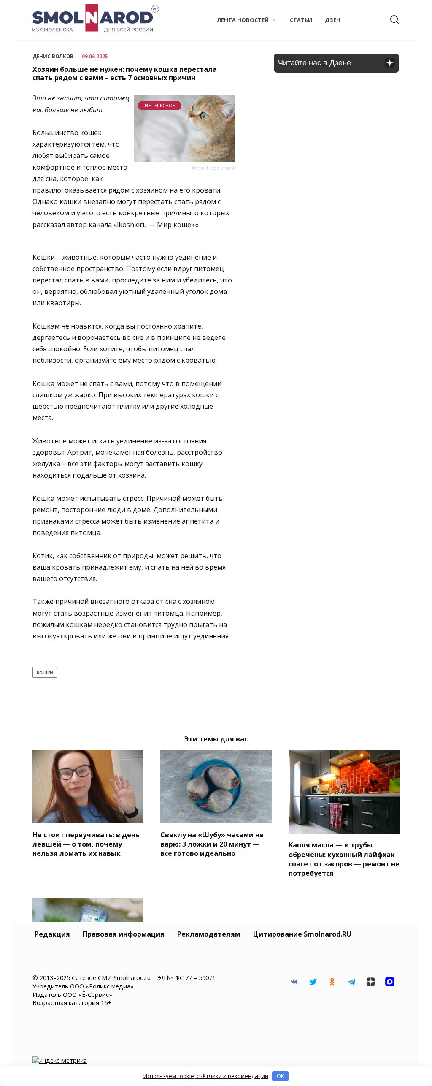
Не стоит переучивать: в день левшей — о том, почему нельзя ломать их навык (86, 844)
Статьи (301, 20)
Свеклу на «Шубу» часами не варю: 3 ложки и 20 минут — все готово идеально (212, 844)
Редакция (52, 934)
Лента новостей (243, 20)
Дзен (332, 20)
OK (280, 1076)
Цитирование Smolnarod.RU (302, 934)
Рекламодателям (208, 934)
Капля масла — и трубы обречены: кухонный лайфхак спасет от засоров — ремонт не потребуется (344, 859)
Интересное (160, 105)
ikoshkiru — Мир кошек (156, 224)
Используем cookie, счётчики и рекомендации (205, 1076)
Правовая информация (124, 934)
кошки (45, 672)
